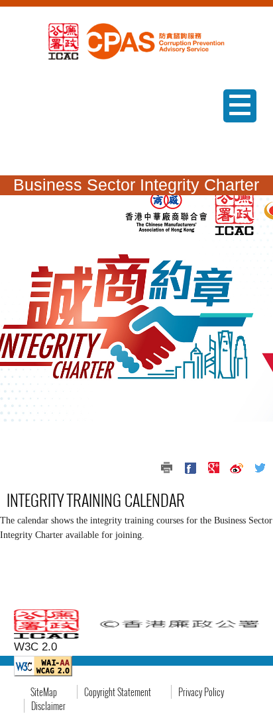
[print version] (167, 467)
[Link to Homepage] (153, 40)
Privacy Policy (201, 692)
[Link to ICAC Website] (63, 40)
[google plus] (213, 467)
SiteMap (43, 692)
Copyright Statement (117, 692)
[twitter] (259, 467)
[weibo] (236, 467)
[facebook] (190, 467)
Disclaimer (48, 706)
